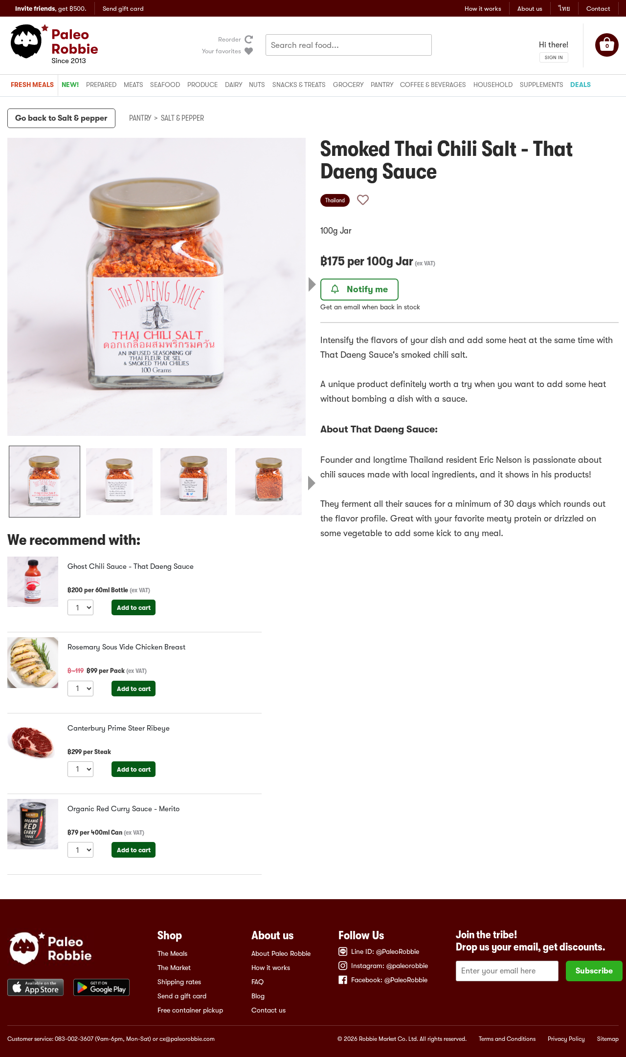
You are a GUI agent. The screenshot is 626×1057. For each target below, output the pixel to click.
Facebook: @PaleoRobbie (389, 980)
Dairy (233, 84)
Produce (202, 84)
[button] (44, 481)
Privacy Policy (566, 1038)
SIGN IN (554, 57)
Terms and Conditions (507, 1038)
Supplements (541, 84)
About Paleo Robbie (281, 953)
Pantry (382, 84)
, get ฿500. (51, 8)
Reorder (229, 39)
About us (529, 8)
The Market (174, 967)
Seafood (165, 84)
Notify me (367, 289)
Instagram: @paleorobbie (389, 966)
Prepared (101, 84)
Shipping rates (179, 982)
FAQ (257, 982)
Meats (133, 84)
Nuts (257, 84)
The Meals (172, 953)
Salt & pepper (182, 118)
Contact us (268, 1010)
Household (493, 84)
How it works (483, 8)
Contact (598, 8)
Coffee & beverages (433, 84)
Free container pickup (190, 1010)
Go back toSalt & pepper (61, 118)
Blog (258, 996)
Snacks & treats (299, 84)
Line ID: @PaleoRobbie (385, 951)
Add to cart (134, 607)
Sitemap (608, 1038)
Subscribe (594, 971)
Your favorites (221, 51)
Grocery (348, 84)
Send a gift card (181, 996)
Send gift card (123, 8)
